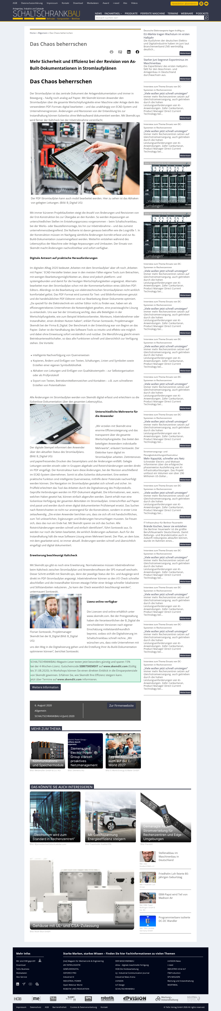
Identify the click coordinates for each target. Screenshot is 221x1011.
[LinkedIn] (17, 985)
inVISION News (174, 961)
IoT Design (120, 985)
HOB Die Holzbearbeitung (126, 969)
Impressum (21, 1007)
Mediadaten (21, 973)
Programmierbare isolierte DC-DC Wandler (174, 919)
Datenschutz (35, 1007)
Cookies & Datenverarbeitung (83, 1007)
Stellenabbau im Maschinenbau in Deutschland (169, 856)
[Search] (206, 18)
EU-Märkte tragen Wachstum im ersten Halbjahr (167, 35)
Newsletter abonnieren (184, 3)
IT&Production (174, 973)
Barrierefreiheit (59, 1007)
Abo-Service (21, 977)
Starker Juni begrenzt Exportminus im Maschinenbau (166, 61)
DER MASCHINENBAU (124, 961)
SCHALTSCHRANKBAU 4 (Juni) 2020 (54, 716)
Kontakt (104, 1007)
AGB (47, 1007)
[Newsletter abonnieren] (24, 984)
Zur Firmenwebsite (121, 705)
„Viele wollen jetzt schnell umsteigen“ (166, 93)
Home (33, 32)
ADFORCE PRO (69, 973)
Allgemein (42, 32)
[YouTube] (30, 984)
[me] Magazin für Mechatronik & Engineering (83, 961)
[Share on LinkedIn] (129, 52)
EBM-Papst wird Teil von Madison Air (173, 896)
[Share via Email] (120, 52)
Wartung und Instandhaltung (180, 981)
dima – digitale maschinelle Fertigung (132, 965)
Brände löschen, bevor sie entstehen (165, 526)
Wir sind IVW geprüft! (25, 961)
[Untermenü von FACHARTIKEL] (121, 13)
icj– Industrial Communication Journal (132, 973)
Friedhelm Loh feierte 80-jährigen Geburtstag (174, 875)
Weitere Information (45, 687)
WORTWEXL (172, 985)
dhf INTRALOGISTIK (71, 965)
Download (21, 965)
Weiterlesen (185, 53)
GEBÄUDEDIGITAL (71, 969)
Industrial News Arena (125, 977)
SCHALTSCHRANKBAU (125, 988)
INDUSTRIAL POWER (72, 981)
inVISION (119, 981)
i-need (170, 965)
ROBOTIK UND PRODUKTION (76, 988)
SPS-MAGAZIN (173, 977)
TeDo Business (22, 969)
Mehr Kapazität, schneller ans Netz (164, 458)
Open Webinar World (72, 985)
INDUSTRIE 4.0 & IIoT (176, 969)
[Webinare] (37, 984)
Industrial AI (68, 977)
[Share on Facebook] (137, 52)
